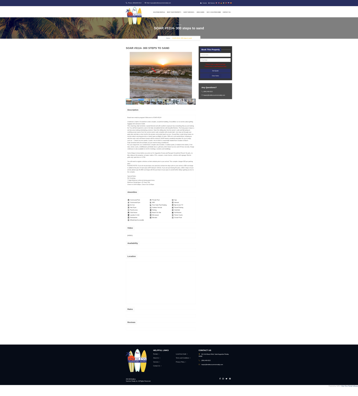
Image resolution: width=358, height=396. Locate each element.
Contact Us (226, 12)
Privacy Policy (180, 362)
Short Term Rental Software (349, 386)
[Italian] (223, 3)
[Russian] (228, 3)
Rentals (155, 354)
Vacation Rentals (159, 12)
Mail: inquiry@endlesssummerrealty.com (159, 3)
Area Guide (200, 12)
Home (168, 38)
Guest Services (188, 12)
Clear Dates (215, 75)
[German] (221, 3)
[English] (216, 3)
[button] (127, 75)
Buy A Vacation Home (214, 12)
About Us (156, 358)
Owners (212, 3)
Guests (204, 3)
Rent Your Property (174, 12)
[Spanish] (231, 3)
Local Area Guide (181, 354)
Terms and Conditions (182, 358)
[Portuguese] (226, 3)
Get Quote (215, 71)
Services (156, 362)
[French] (219, 3)
